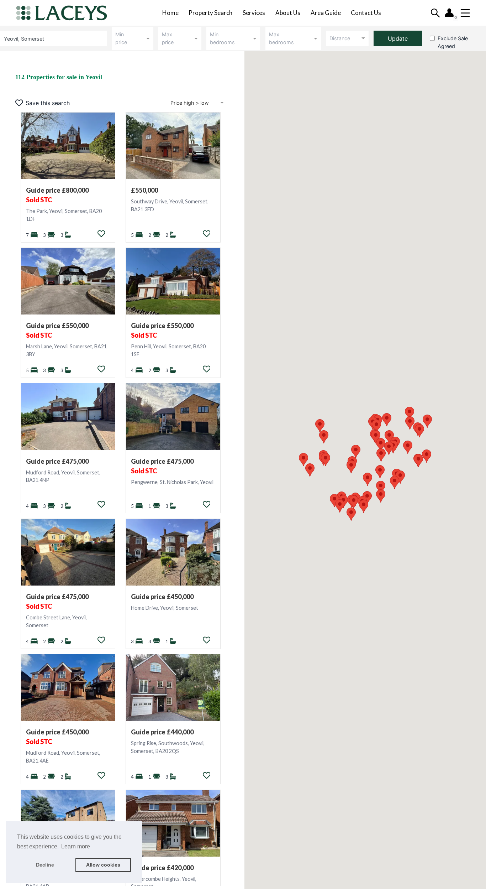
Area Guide (326, 12)
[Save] (101, 233)
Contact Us (366, 12)
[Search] (435, 13)
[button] (381, 455)
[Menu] (465, 13)
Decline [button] (45, 865)
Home (170, 12)
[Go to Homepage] (66, 13)
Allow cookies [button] (103, 865)
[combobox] (54, 38)
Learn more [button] (75, 846)
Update (398, 38)
